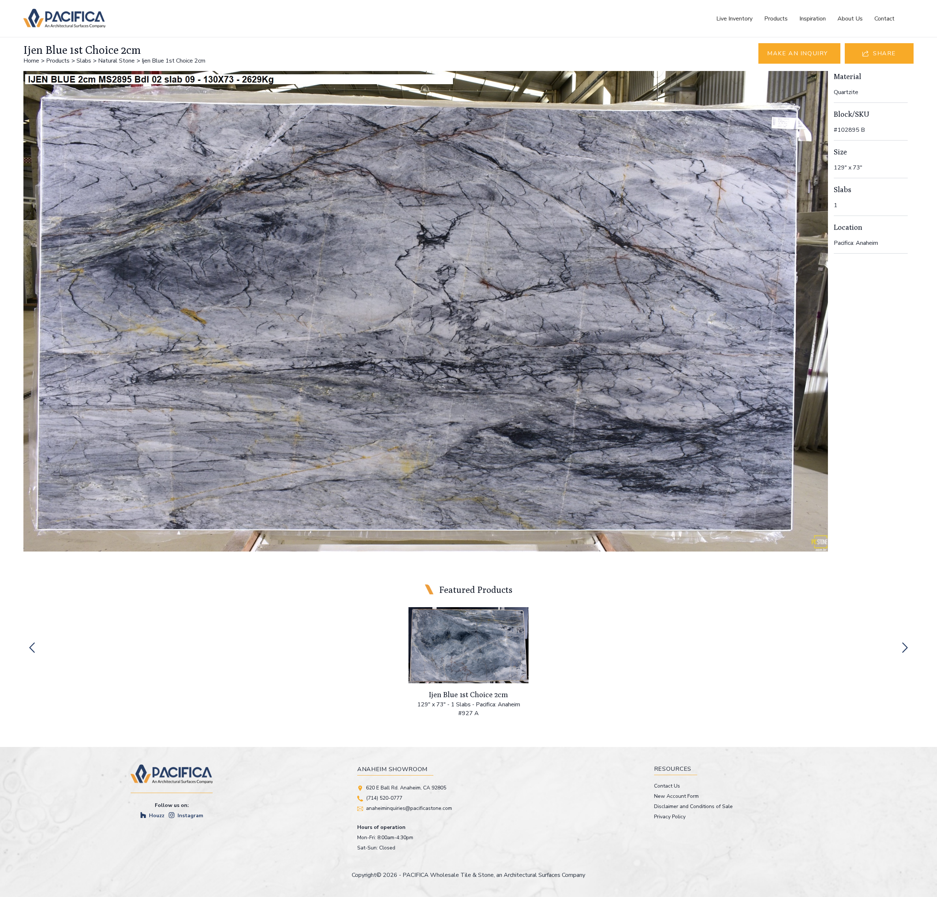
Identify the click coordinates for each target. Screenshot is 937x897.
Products (776, 19)
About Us (850, 19)
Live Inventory (734, 19)
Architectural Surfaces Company (544, 875)
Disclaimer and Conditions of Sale (693, 806)
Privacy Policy (670, 816)
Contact (884, 19)
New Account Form (676, 796)
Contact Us (667, 785)
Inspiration (812, 19)
